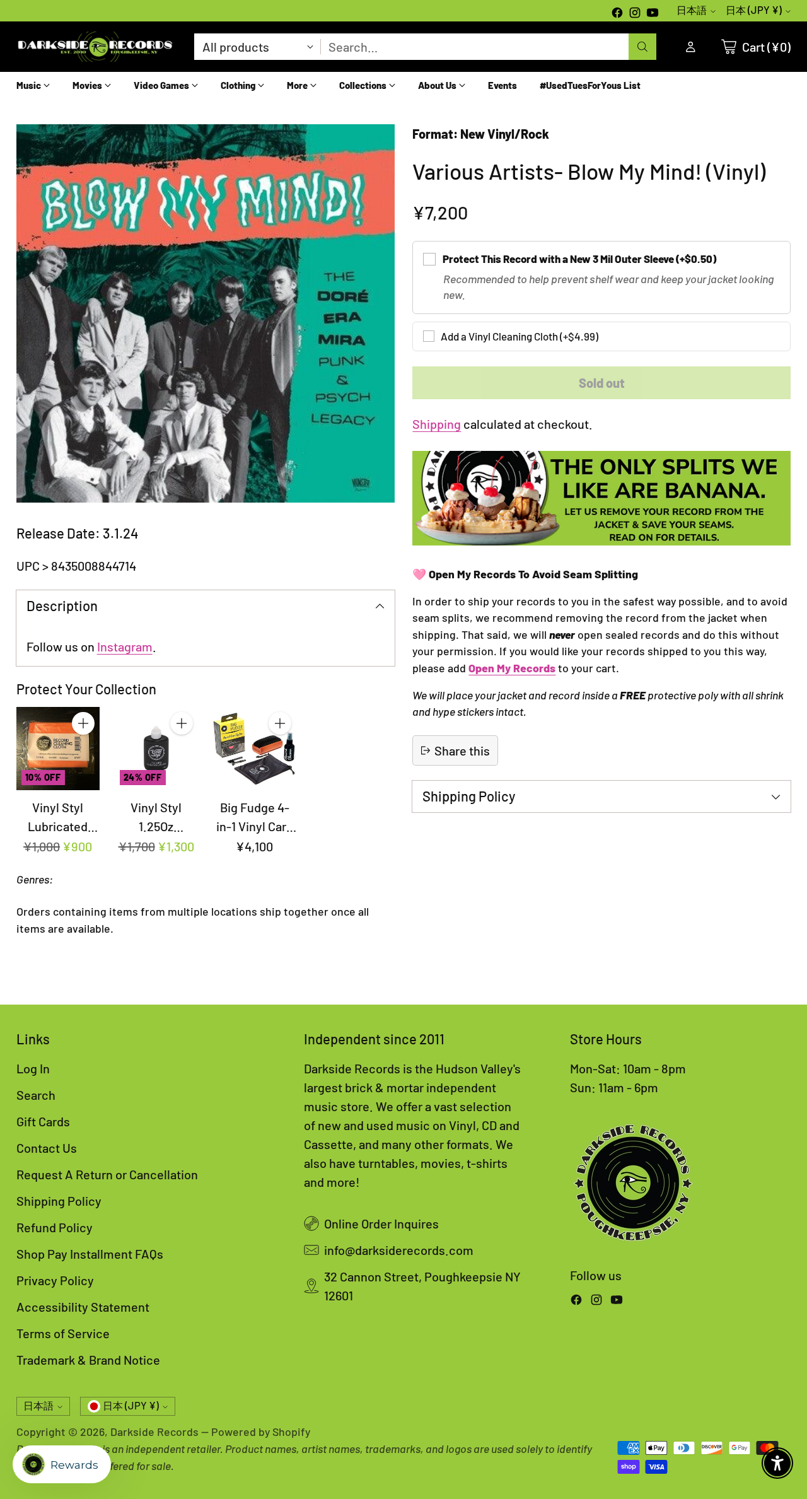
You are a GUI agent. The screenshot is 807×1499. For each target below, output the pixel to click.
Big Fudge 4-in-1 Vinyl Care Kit (254, 826)
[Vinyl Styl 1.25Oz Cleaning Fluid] (156, 748)
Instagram (125, 646)
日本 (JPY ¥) (754, 10)
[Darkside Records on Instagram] (635, 13)
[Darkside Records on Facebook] (617, 13)
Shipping (436, 423)
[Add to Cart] (83, 723)
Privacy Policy (55, 1280)
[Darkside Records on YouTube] (652, 13)
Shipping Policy (59, 1200)
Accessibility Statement (82, 1306)
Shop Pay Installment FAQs (89, 1253)
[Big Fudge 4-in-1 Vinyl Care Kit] (254, 748)
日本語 (691, 10)
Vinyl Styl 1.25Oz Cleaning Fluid (156, 826)
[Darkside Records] (95, 47)
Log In (33, 1068)
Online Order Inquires (381, 1223)
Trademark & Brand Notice (88, 1359)
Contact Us (46, 1147)
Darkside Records (154, 1431)
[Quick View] (83, 751)
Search (35, 1094)
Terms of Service (63, 1333)
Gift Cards (43, 1121)
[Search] (642, 46)
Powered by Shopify (260, 1431)
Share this (462, 750)
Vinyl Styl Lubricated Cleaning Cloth (58, 826)
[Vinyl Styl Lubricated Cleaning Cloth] (58, 748)
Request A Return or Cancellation (107, 1174)
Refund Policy (54, 1227)
